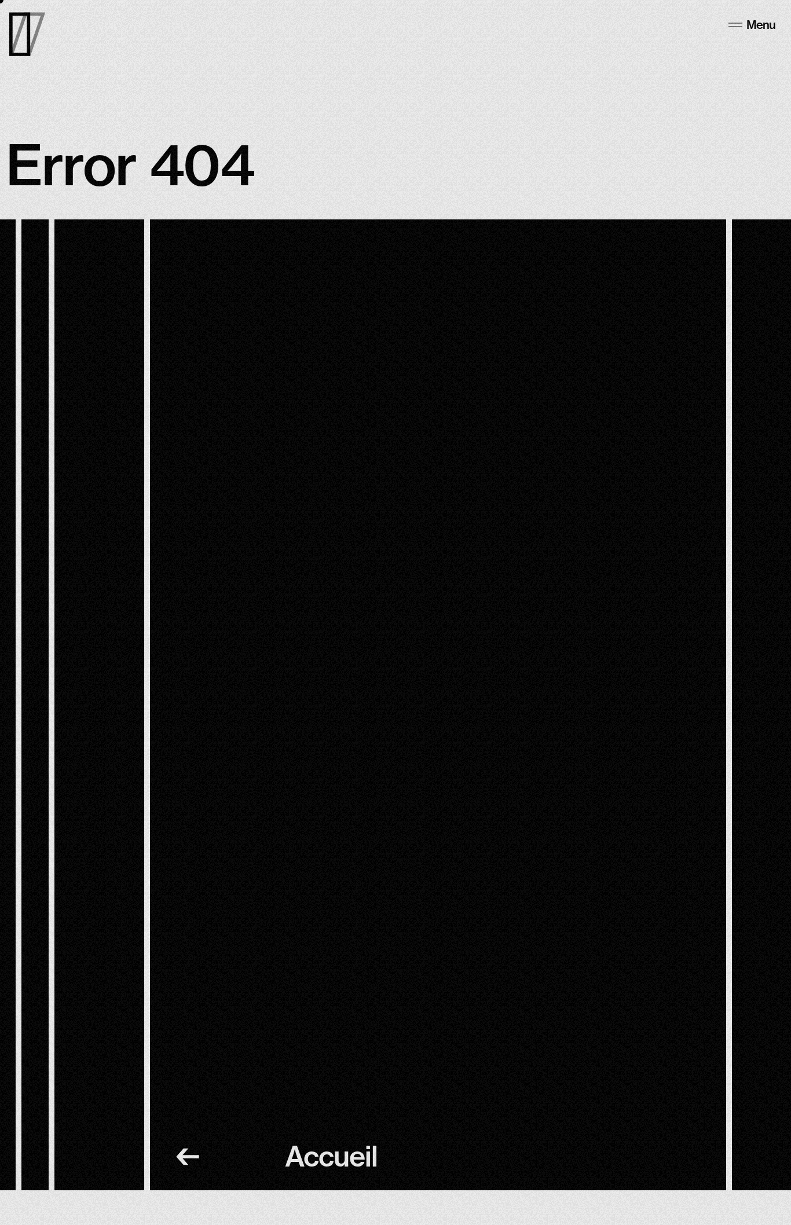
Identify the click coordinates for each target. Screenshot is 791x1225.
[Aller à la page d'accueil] (27, 34)
